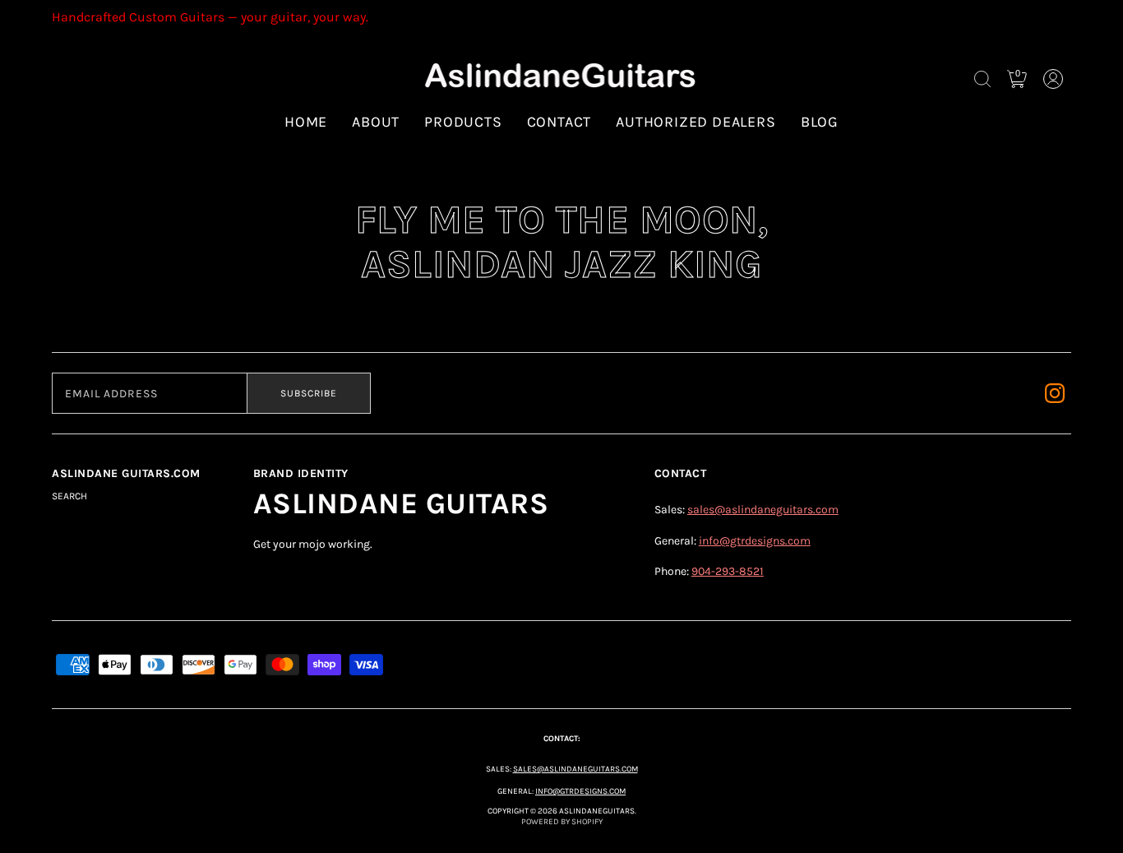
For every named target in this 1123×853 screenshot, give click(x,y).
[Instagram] (1055, 393)
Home (305, 122)
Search (69, 496)
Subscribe (308, 393)
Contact (559, 122)
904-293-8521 (727, 571)
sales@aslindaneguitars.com (763, 510)
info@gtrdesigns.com (755, 541)
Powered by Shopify (562, 822)
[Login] (1053, 79)
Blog (820, 122)
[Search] (982, 79)
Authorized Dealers (695, 122)
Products (462, 122)
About (376, 122)
